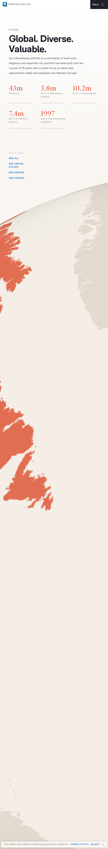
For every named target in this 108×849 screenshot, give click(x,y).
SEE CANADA (17, 178)
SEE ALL (14, 158)
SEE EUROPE (16, 173)
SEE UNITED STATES (16, 165)
